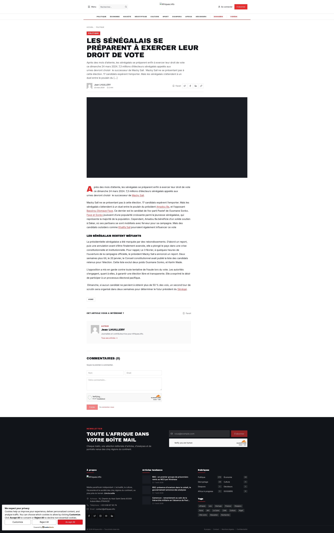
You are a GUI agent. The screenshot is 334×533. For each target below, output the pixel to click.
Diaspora (177, 16)
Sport (166, 16)
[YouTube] (106, 516)
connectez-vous (108, 407)
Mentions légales (228, 529)
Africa (188, 16)
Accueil (90, 27)
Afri (208, 510)
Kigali (241, 510)
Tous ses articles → (109, 338)
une (210, 506)
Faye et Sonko (95, 215)
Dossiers (218, 16)
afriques (202, 506)
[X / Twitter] (94, 516)
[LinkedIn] (112, 516)
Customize (18, 522)
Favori (178, 86)
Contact (216, 529)
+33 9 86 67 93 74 (108, 505)
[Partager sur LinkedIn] (195, 86)
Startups (218, 506)
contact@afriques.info (105, 509)
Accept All (70, 522)
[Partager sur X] (184, 86)
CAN (224, 510)
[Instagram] (100, 516)
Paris (201, 510)
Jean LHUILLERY (102, 84)
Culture (155, 16)
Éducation (214, 515)
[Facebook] (89, 516)
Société (127, 16)
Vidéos (233, 16)
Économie (115, 16)
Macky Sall (138, 195)
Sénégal (182, 289)
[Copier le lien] (201, 86)
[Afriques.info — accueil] (167, 7)
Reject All (44, 522)
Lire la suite (109, 493)
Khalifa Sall (124, 227)
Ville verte (203, 515)
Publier (92, 407)
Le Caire (216, 510)
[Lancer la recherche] (126, 7)
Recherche (225, 515)
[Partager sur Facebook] (190, 86)
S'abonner (241, 7)
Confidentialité (242, 529)
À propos (207, 529)
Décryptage (141, 16)
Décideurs (201, 16)
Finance (228, 506)
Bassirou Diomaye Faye (100, 210)
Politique (101, 16)
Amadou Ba (162, 206)
